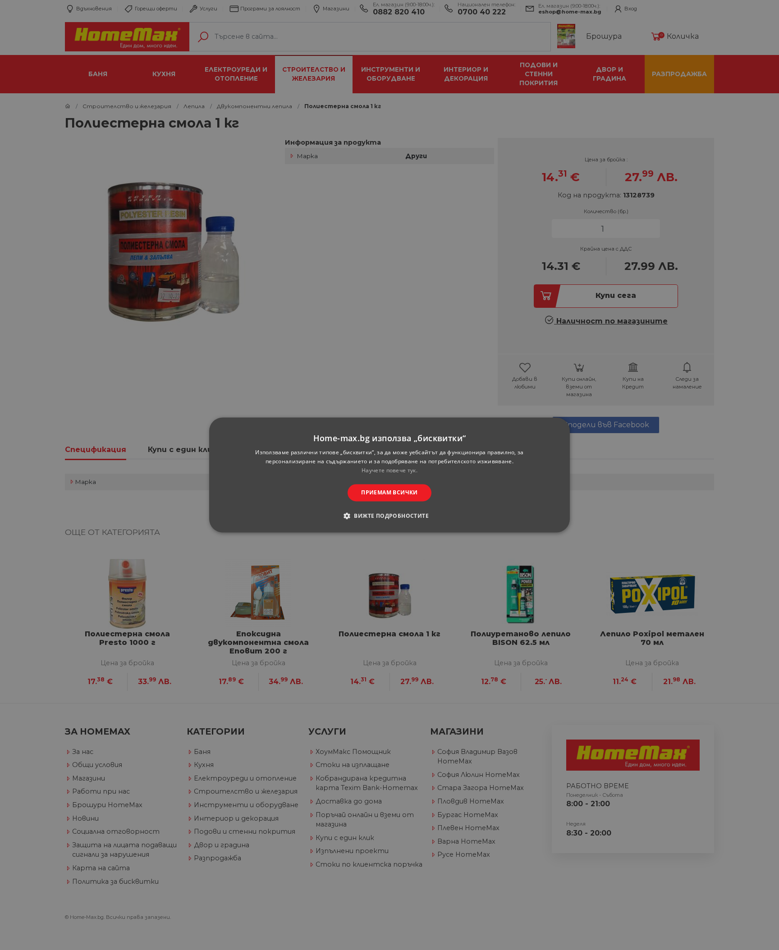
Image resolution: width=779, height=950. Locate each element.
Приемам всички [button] (389, 492)
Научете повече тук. (389, 470)
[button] (389, 516)
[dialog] (389, 474)
